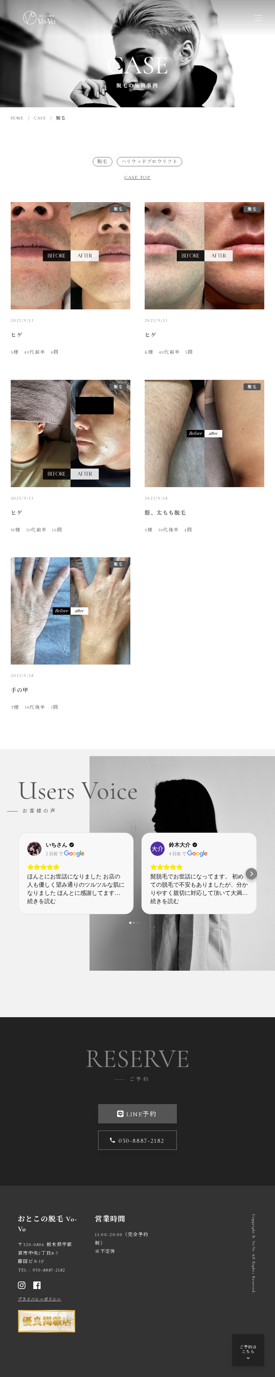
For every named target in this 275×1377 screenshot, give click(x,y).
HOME (17, 118)
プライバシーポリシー (39, 1299)
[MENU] (258, 18)
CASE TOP (137, 177)
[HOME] (39, 18)
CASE (40, 118)
